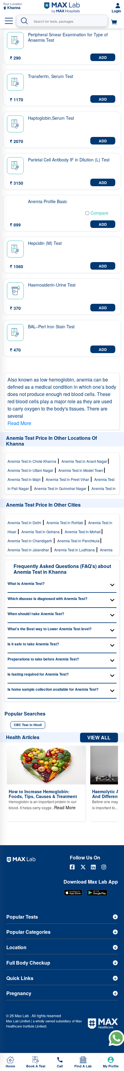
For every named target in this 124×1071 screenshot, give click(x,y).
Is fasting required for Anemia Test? (38, 674)
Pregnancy (18, 993)
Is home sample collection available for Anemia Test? (53, 689)
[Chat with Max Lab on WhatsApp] (116, 1038)
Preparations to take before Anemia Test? (43, 659)
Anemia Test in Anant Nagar (84, 461)
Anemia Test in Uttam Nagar (31, 470)
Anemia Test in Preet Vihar (68, 479)
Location (16, 947)
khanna (13, 7)
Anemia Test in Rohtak (65, 522)
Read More (19, 423)
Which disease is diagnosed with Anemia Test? (47, 598)
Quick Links (19, 978)
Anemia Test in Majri (25, 479)
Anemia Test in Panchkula (79, 540)
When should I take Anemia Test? (36, 613)
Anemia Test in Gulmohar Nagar (61, 488)
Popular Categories (28, 931)
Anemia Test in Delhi (25, 522)
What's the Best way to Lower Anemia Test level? (49, 628)
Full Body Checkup (28, 962)
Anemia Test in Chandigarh (31, 540)
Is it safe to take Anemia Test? (33, 644)
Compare (99, 213)
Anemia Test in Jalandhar (29, 549)
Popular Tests (22, 916)
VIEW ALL (98, 737)
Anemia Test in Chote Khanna (33, 461)
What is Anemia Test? (26, 583)
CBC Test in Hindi (28, 724)
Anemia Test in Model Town (81, 470)
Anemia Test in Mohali (83, 531)
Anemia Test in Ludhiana (75, 549)
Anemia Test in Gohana (41, 531)
